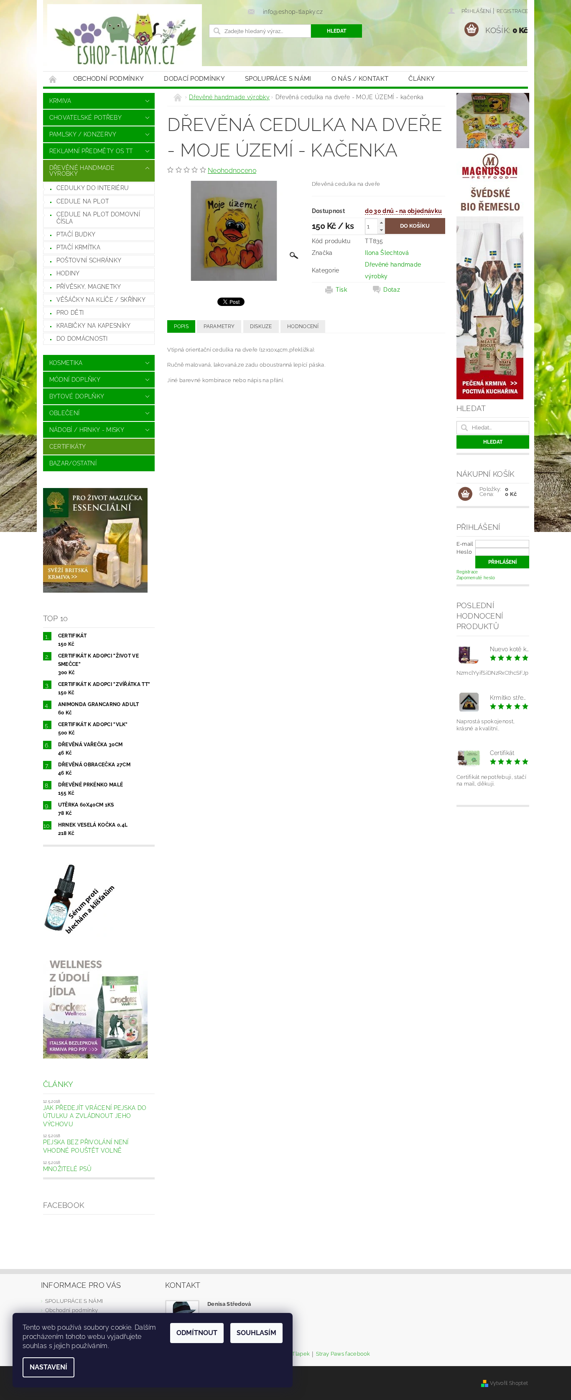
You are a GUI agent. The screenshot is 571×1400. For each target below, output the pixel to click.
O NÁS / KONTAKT (360, 78)
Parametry (219, 326)
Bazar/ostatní (73, 463)
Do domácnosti (81, 338)
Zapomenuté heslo (475, 577)
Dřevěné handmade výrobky (82, 170)
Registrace (512, 11)
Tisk (341, 289)
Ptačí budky (76, 234)
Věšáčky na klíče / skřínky (100, 299)
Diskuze (261, 326)
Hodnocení (303, 326)
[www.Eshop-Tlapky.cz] (124, 39)
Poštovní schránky (88, 260)
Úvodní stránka (53, 79)
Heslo (464, 552)
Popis (181, 326)
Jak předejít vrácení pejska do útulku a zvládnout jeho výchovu (95, 1116)
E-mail (465, 544)
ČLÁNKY (421, 78)
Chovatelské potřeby (85, 117)
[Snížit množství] (381, 230)
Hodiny (68, 273)
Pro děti (70, 312)
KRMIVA (60, 101)
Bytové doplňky (76, 396)
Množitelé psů (67, 1169)
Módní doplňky (74, 379)
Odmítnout (196, 1333)
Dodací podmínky (194, 78)
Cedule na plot (82, 201)
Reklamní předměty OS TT (91, 151)
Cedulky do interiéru (92, 188)
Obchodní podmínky (108, 78)
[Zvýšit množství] (381, 222)
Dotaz (391, 289)
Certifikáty (67, 446)
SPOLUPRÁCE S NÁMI (278, 78)
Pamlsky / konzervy (83, 134)
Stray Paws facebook (343, 1354)
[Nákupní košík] (465, 494)
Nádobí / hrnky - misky (86, 429)
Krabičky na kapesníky (93, 325)
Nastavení (48, 1367)
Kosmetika (66, 363)
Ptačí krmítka (78, 247)
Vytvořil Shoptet (509, 1383)
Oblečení (64, 413)
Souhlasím (256, 1333)
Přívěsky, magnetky (88, 286)
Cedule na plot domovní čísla (98, 218)
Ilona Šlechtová (387, 252)
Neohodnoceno (232, 171)
